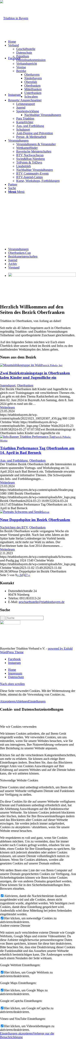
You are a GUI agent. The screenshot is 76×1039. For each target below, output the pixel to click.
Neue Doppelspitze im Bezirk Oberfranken (35, 520)
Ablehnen (22, 701)
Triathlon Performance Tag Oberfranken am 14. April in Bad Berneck (37, 450)
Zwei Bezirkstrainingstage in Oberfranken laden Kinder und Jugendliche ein (35, 375)
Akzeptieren (8, 701)
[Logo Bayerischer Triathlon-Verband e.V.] (14, 18)
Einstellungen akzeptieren (16, 1033)
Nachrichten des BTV (14, 527)
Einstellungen (37, 701)
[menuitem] (42, 42)
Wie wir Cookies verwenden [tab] (18, 726)
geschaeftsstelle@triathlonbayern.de (41, 602)
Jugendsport (7, 385)
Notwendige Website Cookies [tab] (19, 780)
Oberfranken (25, 385)
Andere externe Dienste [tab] (15, 925)
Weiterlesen (7, 407)
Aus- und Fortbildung (14, 460)
